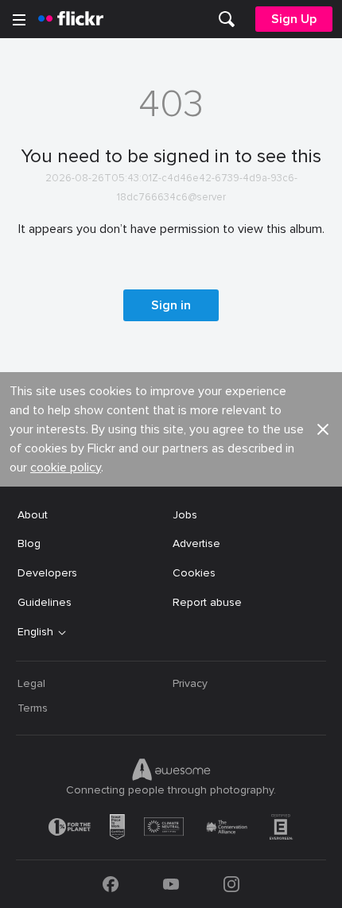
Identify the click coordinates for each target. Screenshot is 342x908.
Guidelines (44, 602)
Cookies (194, 573)
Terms (32, 708)
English (35, 632)
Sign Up (294, 19)
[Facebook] (110, 884)
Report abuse (207, 602)
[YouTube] (171, 884)
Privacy (190, 683)
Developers (47, 573)
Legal (31, 683)
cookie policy (65, 467)
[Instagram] (231, 884)
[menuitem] (226, 19)
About (32, 515)
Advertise (196, 543)
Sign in (171, 305)
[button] (322, 429)
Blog (29, 543)
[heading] (70, 19)
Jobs (185, 515)
